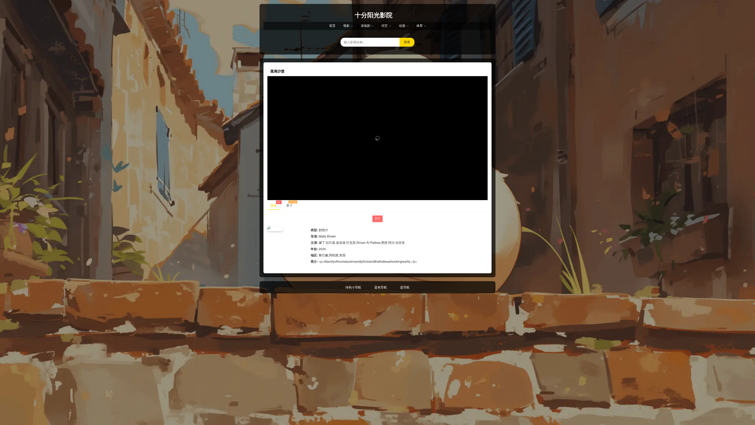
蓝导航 (405, 287)
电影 (346, 25)
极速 (275, 204)
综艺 (384, 25)
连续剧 (365, 25)
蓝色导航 (380, 287)
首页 (332, 25)
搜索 (407, 42)
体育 (419, 25)
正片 (377, 218)
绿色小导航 (353, 287)
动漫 (402, 25)
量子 (291, 204)
